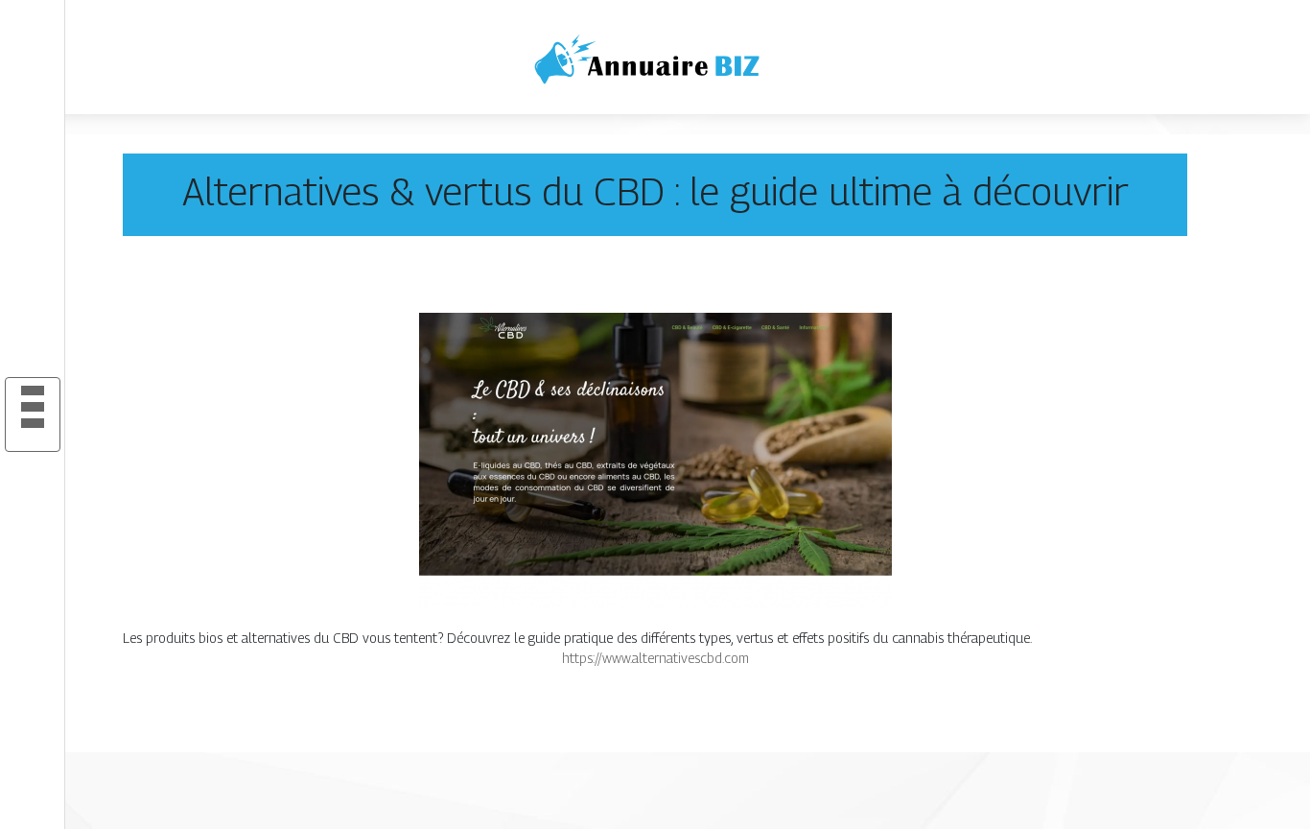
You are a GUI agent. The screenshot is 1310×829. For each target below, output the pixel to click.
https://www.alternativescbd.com (655, 658)
